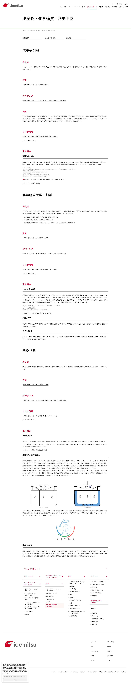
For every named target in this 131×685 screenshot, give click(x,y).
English (126, 4)
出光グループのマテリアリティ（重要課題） (54, 576)
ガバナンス (94, 576)
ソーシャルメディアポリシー (79, 671)
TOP (24, 30)
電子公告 (101, 671)
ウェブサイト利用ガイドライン (64, 671)
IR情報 (92, 655)
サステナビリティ (31, 30)
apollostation (94, 641)
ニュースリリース (65, 7)
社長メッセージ (29, 576)
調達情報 (109, 651)
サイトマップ (53, 671)
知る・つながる (110, 641)
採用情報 (109, 646)
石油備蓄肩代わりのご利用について (112, 671)
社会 (69, 576)
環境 (39, 30)
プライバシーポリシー (92, 671)
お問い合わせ (119, 4)
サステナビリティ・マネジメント (30, 583)
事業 (92, 646)
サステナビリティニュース (96, 601)
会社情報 (93, 660)
